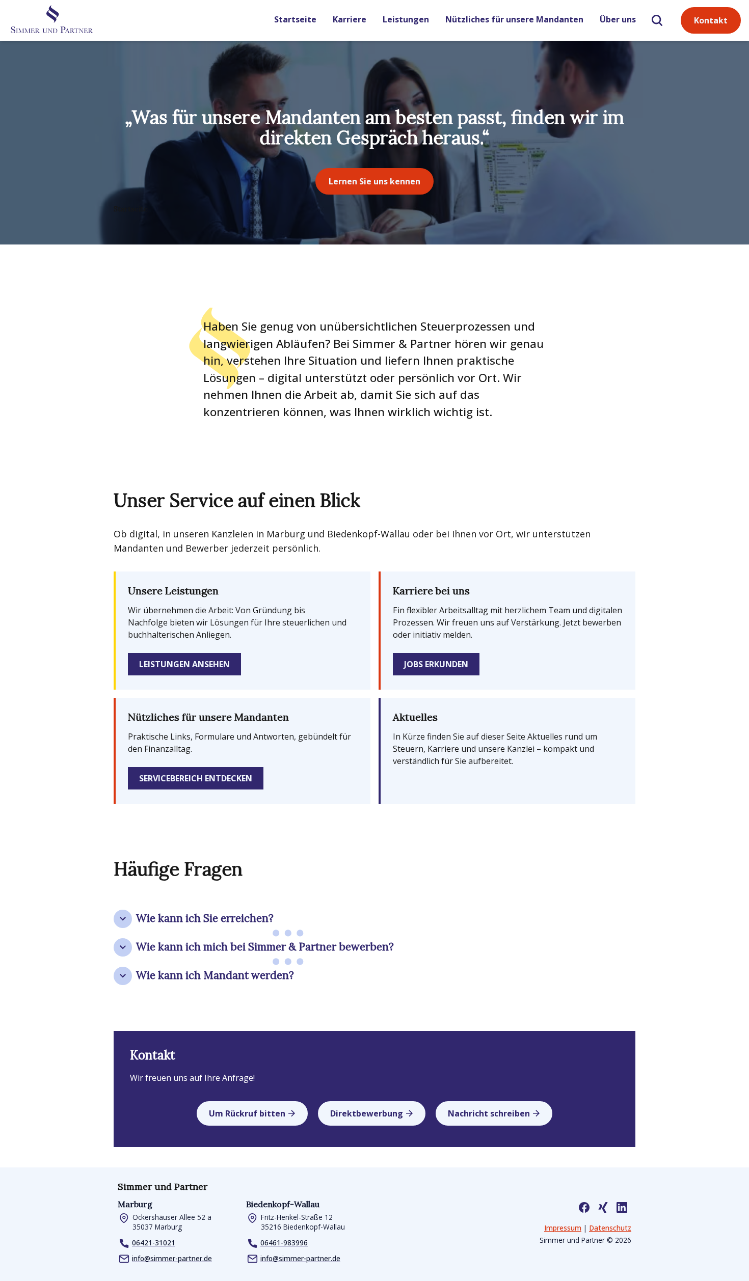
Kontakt (711, 20)
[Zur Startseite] (51, 21)
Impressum (562, 1228)
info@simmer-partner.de (172, 1258)
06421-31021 (153, 1242)
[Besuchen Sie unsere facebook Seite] (584, 1207)
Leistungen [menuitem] (406, 19)
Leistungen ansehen (184, 664)
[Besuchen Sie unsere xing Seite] (603, 1207)
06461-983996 (284, 1242)
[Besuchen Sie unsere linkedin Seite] (622, 1207)
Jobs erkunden (436, 664)
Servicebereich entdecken (195, 778)
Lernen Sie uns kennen (374, 181)
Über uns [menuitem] (618, 19)
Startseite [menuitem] (295, 19)
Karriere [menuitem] (349, 19)
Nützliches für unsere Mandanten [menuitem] (514, 19)
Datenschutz (610, 1228)
